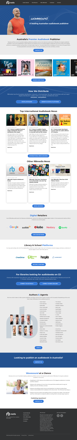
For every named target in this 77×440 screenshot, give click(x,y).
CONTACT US (38, 50)
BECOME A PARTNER (38, 264)
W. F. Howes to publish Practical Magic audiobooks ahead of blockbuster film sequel (16, 131)
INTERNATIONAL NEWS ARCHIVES (38, 156)
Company (52, 2)
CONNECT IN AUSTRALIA (26, 283)
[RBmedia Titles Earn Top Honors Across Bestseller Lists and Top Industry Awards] (38, 170)
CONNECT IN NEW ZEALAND (50, 283)
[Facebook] (61, 415)
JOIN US (38, 347)
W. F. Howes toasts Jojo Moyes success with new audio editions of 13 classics (60, 131)
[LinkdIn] (58, 415)
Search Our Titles (38, 80)
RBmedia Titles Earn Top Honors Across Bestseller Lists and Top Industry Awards (38, 181)
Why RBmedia (44, 2)
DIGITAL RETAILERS (27, 101)
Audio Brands (26, 2)
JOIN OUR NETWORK (38, 234)
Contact (59, 2)
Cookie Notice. (31, 435)
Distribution (35, 2)
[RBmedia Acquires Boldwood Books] (16, 170)
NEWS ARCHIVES (38, 206)
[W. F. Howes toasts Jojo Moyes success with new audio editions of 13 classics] (60, 120)
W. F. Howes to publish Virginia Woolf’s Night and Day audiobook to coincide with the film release (38, 131)
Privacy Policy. (24, 435)
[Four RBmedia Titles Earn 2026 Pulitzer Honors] (60, 170)
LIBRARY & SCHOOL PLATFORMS (50, 101)
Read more (9, 147)
